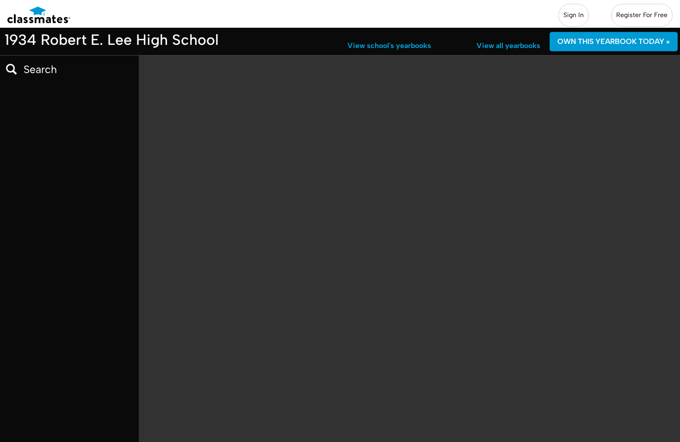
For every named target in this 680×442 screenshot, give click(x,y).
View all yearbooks (508, 45)
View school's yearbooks (389, 45)
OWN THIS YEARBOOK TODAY (613, 41)
